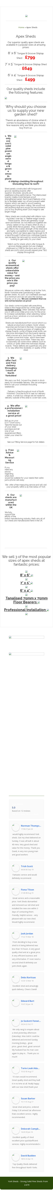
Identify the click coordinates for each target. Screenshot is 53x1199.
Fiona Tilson (27, 889)
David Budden (28, 1155)
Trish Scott (27, 866)
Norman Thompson (31, 825)
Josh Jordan (27, 933)
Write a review (32, 814)
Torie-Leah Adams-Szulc (31, 1068)
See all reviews (18, 814)
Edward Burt (27, 1000)
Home (21, 27)
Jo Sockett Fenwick (31, 1020)
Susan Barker (28, 1098)
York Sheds (17, 804)
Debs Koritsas (28, 977)
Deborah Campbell (31, 1128)
